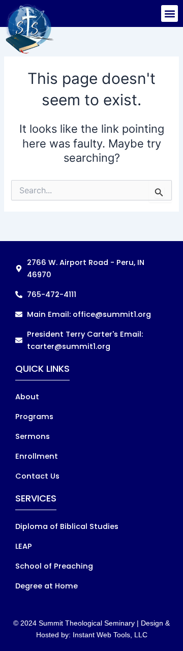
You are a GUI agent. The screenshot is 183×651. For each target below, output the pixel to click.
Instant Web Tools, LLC (110, 635)
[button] (169, 13)
